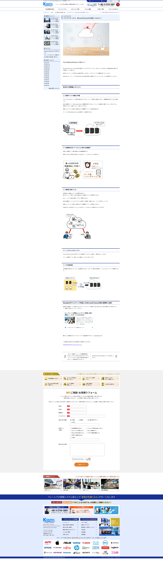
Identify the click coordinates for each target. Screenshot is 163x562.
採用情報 (83, 534)
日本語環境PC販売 (49, 9)
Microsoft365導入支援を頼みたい (53, 384)
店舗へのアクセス (85, 525)
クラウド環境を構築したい (72, 384)
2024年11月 (47, 67)
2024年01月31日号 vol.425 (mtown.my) (72, 345)
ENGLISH (104, 1)
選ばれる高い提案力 (67, 527)
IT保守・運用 (101, 9)
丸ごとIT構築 (88, 9)
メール (118, 4)
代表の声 (83, 529)
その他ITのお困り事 (110, 384)
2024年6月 (46, 77)
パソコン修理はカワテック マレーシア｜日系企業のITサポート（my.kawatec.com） (83, 335)
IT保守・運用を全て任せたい (91, 384)
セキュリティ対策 (75, 9)
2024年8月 (46, 73)
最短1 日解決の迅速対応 (68, 525)
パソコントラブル (62, 9)
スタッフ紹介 (84, 522)
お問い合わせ (66, 534)
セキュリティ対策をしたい (91, 378)
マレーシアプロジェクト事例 (50, 55)
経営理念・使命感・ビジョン (88, 527)
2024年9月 (46, 71)
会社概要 (83, 532)
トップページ (66, 522)
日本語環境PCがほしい (53, 378)
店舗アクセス (91, 1)
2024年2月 (46, 85)
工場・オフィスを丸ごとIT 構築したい (110, 378)
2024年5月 (46, 79)
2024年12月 (47, 65)
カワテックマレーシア (48, 4)
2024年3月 (46, 83)
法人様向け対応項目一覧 (49, 57)
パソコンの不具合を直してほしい (72, 378)
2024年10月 (47, 69)
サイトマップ (97, 1)
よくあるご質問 (66, 532)
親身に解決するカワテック (69, 529)
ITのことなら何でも (113, 9)
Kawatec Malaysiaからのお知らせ (51, 51)
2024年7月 (46, 75)
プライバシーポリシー (110, 557)
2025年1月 (46, 63)
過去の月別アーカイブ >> (54, 88)
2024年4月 (46, 81)
